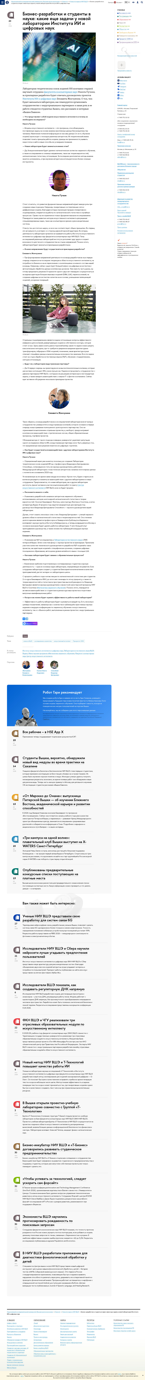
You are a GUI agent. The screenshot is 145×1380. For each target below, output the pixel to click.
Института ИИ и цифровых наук (39, 98)
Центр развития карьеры (41, 1345)
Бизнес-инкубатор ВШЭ (41, 1348)
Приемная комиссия (124, 146)
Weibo (122, 92)
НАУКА (63, 1320)
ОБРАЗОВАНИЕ (39, 1320)
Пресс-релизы (122, 227)
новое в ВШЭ (27, 641)
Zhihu (122, 95)
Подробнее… (46, 719)
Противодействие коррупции (16, 1345)
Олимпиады (37, 1329)
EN (129, 2)
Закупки (9, 1337)
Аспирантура (38, 1340)
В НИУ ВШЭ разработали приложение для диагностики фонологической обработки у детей (55, 1257)
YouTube (122, 84)
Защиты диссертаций (66, 1334)
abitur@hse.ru (121, 157)
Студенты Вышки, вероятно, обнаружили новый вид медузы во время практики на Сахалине (54, 762)
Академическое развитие (68, 1337)
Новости (57, 1312)
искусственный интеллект (62, 641)
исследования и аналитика (43, 641)
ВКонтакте (123, 81)
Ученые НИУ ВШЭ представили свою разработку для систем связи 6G (51, 918)
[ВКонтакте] (24, 619)
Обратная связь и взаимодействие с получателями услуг (45, 1355)
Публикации (90, 1340)
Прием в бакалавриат (40, 1331)
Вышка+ (36, 1334)
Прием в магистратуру (40, 1337)
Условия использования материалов (125, 232)
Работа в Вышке (11, 1368)
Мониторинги (64, 1329)
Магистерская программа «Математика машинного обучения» (52, 653)
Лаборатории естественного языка (68, 540)
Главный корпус (122, 105)
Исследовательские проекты (69, 1326)
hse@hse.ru (121, 142)
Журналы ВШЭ (91, 1337)
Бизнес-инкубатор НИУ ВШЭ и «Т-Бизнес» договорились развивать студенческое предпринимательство (55, 1149)
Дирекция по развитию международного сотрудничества (125, 201)
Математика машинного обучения (51, 587)
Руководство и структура (14, 1326)
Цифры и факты (11, 1323)
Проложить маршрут (124, 212)
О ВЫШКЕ (11, 1320)
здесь (119, 1374)
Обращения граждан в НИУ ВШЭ (17, 1340)
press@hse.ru (121, 224)
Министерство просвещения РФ (124, 1328)
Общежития (121, 169)
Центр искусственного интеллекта (39, 656)
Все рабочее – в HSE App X (43, 731)
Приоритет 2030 (78, 641)
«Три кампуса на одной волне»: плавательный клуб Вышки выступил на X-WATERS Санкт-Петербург (54, 841)
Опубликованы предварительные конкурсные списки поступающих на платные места (50, 874)
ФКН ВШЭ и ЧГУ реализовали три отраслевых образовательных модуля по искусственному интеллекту (53, 1024)
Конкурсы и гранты (66, 1340)
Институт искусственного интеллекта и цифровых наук (43, 651)
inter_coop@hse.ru (123, 207)
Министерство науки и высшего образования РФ (123, 1324)
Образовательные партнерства (43, 1351)
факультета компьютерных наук (60, 92)
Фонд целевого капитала (15, 1343)
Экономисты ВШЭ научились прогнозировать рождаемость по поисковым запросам (48, 1220)
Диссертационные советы (68, 1331)
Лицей (36, 1323)
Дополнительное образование (43, 1343)
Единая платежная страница (15, 1365)
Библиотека (90, 1323)
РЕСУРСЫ (90, 1320)
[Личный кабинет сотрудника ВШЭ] (137, 2)
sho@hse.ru (121, 181)
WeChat (122, 89)
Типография (90, 1331)
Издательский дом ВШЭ (94, 1326)
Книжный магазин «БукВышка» (96, 1329)
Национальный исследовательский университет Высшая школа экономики (30, 1312)
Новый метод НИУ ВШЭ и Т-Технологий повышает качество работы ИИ (53, 1064)
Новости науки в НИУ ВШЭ (70, 1312)
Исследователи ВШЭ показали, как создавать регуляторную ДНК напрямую (54, 986)
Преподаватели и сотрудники (16, 1331)
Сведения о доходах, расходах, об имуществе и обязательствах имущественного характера (17, 1350)
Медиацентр (91, 1334)
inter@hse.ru (121, 192)
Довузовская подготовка (41, 1326)
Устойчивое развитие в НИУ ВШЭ (17, 1329)
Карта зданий (121, 210)
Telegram (123, 86)
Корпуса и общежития (14, 1334)
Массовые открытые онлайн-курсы (124, 1331)
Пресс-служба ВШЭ (124, 216)
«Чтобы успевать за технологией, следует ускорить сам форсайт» (54, 1180)
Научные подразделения (67, 1323)
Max (121, 98)
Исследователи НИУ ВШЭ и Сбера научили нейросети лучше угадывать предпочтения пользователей (56, 952)
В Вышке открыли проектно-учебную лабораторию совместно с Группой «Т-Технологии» (51, 1106)
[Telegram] (27, 619)
